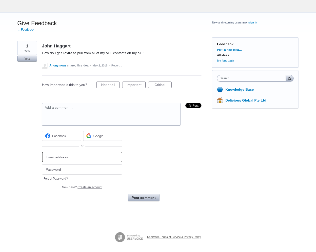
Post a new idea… (229, 50)
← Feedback (25, 29)
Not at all (110, 85)
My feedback (225, 61)
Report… (116, 65)
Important (136, 85)
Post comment (144, 198)
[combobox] (252, 78)
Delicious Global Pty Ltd (245, 100)
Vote (27, 58)
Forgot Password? (55, 178)
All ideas (223, 55)
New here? (82, 187)
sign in (252, 22)
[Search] (290, 78)
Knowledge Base (239, 89)
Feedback (225, 44)
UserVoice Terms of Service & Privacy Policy (174, 236)
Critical (163, 85)
